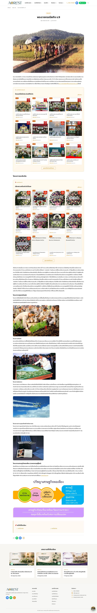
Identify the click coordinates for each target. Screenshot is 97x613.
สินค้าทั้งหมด (54, 599)
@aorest (83, 3)
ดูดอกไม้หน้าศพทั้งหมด (48, 168)
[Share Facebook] (20, 538)
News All (14, 7)
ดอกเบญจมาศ (44, 475)
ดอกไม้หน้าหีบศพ (55, 596)
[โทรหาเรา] (14, 597)
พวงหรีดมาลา (34, 596)
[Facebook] (76, 3)
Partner (61, 3)
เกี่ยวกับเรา (54, 601)
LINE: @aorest (76, 593)
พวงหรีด (46, 3)
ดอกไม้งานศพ (28, 3)
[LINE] (10, 597)
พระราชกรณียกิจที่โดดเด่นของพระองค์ (68, 84)
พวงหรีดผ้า (34, 599)
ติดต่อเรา (53, 3)
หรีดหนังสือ (34, 601)
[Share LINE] (16, 538)
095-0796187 (71, 3)
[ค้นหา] (88, 3)
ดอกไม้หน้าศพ (37, 3)
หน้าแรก (9, 7)
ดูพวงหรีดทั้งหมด (49, 260)
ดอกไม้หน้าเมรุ (54, 593)
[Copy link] (23, 538)
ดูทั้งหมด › (80, 94)
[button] (93, 608)
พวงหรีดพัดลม (35, 593)
